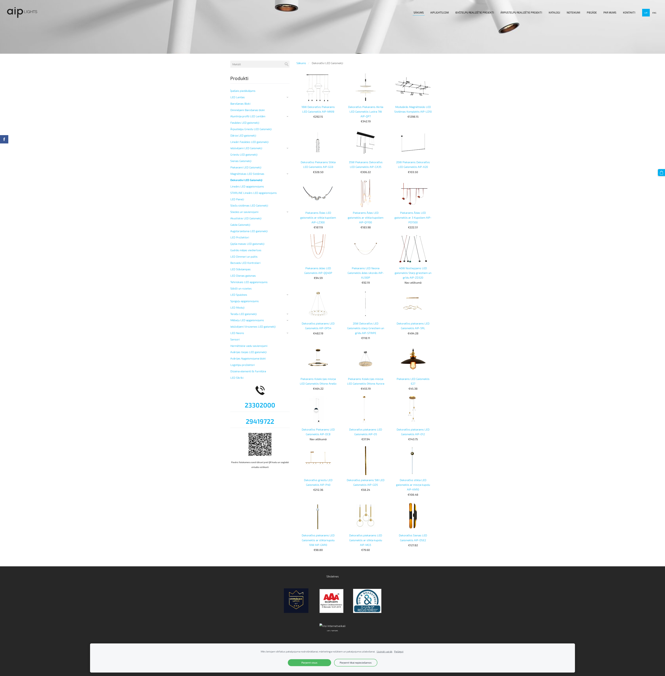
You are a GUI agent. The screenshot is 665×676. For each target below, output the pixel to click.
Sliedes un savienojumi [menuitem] (244, 211)
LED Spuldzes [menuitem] (238, 294)
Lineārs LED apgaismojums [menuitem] (247, 186)
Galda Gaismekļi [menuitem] (240, 224)
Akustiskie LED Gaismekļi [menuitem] (245, 218)
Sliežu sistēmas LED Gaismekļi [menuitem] (249, 205)
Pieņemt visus (309, 662)
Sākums (301, 63)
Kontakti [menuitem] (629, 12)
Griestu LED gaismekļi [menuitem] (244, 154)
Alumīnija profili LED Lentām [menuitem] (247, 116)
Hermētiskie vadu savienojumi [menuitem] (248, 345)
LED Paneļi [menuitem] (237, 199)
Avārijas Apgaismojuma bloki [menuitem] (248, 358)
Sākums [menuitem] (419, 12)
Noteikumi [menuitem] (573, 12)
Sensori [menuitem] (235, 339)
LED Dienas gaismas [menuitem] (243, 275)
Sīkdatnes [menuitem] (332, 576)
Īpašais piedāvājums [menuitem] (242, 90)
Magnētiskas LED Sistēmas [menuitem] (247, 173)
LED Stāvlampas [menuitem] (240, 269)
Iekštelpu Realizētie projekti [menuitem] (474, 12)
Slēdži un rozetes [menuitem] (241, 288)
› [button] (288, 97)
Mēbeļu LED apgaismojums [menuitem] (247, 320)
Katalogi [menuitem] (554, 12)
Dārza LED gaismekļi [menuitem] (243, 135)
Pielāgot (399, 651)
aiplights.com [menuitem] (439, 12)
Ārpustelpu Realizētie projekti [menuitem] (521, 12)
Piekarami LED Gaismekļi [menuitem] (245, 167)
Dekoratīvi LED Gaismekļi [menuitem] (246, 180)
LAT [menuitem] (646, 12)
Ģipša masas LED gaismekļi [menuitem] (247, 243)
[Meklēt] (286, 64)
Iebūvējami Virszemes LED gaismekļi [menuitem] (253, 326)
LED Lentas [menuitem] (237, 97)
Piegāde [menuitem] (592, 12)
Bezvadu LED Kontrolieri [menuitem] (245, 262)
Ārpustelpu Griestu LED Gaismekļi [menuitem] (251, 129)
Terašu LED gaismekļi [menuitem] (243, 313)
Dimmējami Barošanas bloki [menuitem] (247, 110)
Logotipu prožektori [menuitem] (242, 364)
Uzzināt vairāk (384, 651)
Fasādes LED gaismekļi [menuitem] (244, 122)
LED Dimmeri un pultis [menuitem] (244, 256)
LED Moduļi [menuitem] (237, 307)
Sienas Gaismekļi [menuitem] (240, 161)
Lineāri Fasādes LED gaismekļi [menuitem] (249, 141)
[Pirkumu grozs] (661, 172)
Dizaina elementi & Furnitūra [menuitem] (248, 371)
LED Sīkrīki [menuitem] (236, 377)
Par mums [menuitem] (609, 12)
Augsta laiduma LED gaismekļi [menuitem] (249, 231)
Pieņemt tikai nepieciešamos (356, 662)
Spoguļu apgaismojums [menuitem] (244, 301)
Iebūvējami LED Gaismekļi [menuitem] (246, 148)
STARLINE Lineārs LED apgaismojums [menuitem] (253, 192)
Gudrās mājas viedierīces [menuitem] (245, 250)
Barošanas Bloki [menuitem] (240, 103)
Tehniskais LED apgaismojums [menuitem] (249, 282)
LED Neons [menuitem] (237, 333)
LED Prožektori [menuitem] (239, 237)
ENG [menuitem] (654, 12)
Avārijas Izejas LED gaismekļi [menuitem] (248, 352)
